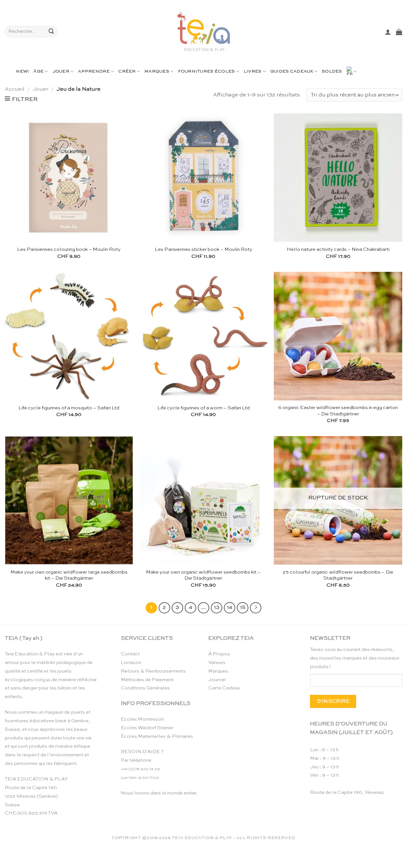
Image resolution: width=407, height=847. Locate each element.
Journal (217, 679)
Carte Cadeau (224, 688)
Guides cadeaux (291, 71)
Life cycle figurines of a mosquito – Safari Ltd (68, 408)
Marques (156, 71)
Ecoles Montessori (142, 719)
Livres (253, 71)
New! (22, 71)
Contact (130, 654)
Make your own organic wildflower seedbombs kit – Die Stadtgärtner (203, 575)
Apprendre (93, 71)
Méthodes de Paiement (147, 679)
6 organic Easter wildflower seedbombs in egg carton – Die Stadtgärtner (338, 410)
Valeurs (216, 662)
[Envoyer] (51, 31)
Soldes (332, 71)
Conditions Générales (145, 688)
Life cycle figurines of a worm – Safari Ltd (203, 408)
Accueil (14, 89)
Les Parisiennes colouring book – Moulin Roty (69, 249)
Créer (126, 71)
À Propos (219, 654)
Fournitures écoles (206, 71)
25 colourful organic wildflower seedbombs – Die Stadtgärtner (338, 575)
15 (242, 607)
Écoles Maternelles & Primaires (157, 736)
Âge (38, 71)
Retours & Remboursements (153, 671)
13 (216, 607)
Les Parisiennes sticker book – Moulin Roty (203, 249)
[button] (388, 32)
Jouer (60, 71)
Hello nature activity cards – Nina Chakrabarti (338, 249)
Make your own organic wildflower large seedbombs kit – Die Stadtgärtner (69, 575)
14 (229, 607)
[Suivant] (255, 607)
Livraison (131, 662)
